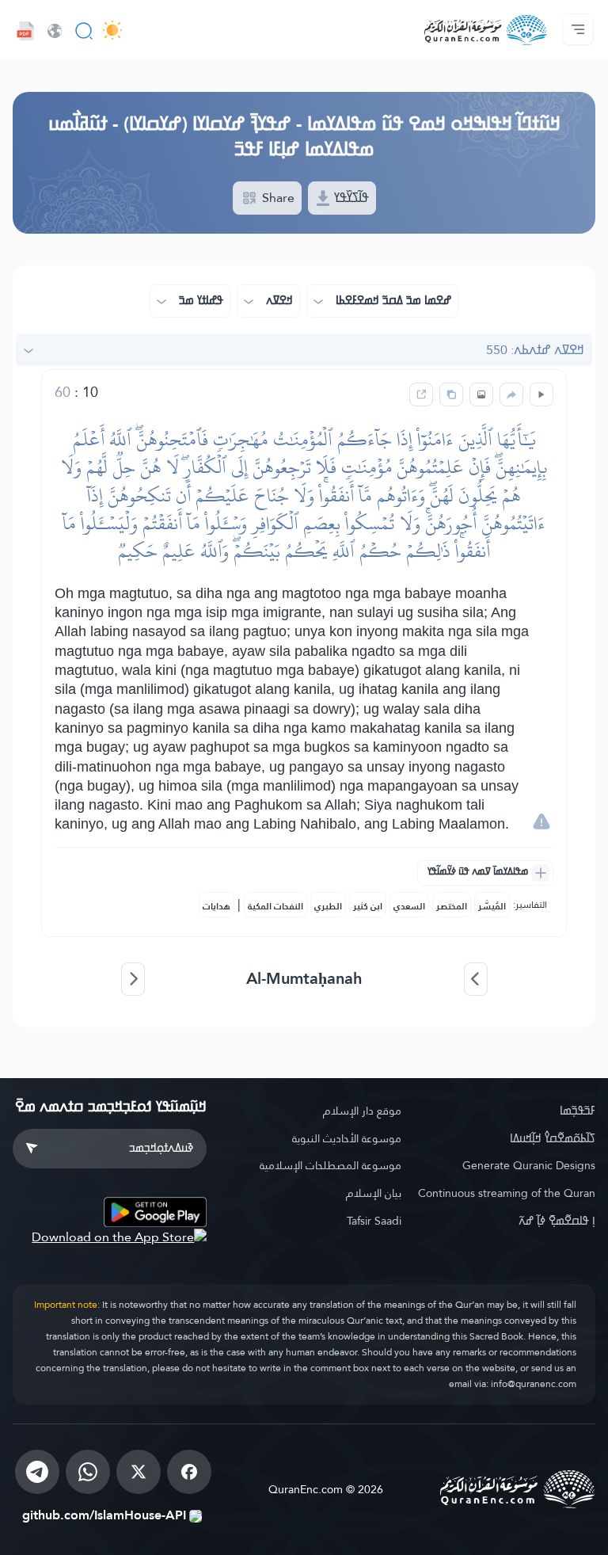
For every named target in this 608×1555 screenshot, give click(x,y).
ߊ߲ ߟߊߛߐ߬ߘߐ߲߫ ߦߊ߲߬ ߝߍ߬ (557, 1220)
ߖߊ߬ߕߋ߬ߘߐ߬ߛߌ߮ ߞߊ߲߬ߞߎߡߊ (552, 1138)
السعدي (409, 906)
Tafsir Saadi (374, 1220)
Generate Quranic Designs (528, 1165)
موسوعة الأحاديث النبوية (346, 1138)
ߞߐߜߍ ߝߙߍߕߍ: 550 (535, 349)
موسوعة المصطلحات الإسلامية (330, 1165)
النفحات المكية (275, 906)
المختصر (451, 906)
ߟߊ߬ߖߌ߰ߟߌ (350, 197)
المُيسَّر (492, 906)
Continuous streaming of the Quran (506, 1193)
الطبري (328, 906)
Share (276, 197)
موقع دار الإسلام (362, 1110)
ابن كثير (367, 906)
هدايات (216, 906)
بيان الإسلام (373, 1193)
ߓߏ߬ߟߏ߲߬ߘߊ (577, 1110)
